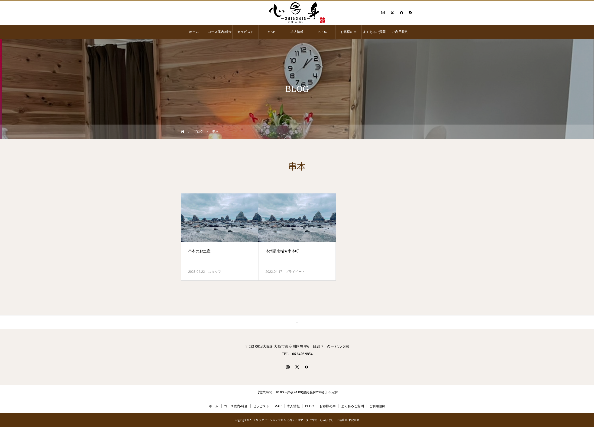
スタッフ (214, 271)
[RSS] (410, 12)
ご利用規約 (400, 32)
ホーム (194, 32)
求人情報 (297, 32)
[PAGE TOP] (297, 322)
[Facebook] (401, 12)
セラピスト (245, 32)
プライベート (295, 271)
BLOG (322, 32)
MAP (271, 32)
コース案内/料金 (220, 32)
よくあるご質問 (374, 32)
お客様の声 (348, 32)
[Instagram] (383, 12)
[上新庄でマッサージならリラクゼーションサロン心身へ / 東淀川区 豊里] (297, 12)
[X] (392, 12)
